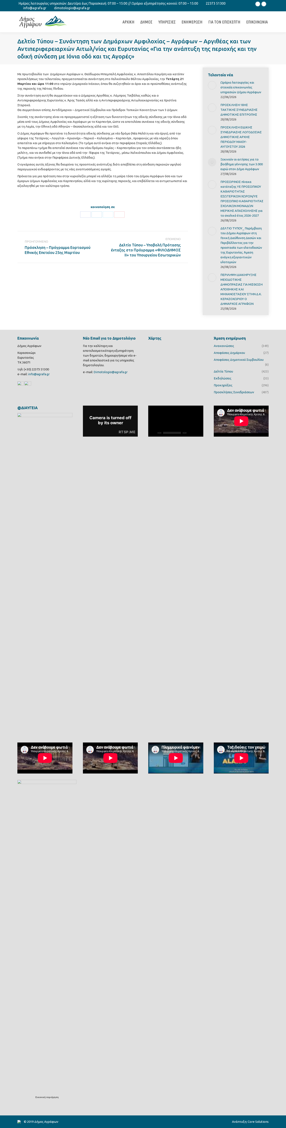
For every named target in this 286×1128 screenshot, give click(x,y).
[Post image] (212, 85)
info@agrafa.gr (34, 8)
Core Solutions (258, 1121)
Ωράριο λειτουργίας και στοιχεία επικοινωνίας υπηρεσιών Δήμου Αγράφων (240, 87)
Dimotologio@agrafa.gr (111, 372)
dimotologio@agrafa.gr (72, 8)
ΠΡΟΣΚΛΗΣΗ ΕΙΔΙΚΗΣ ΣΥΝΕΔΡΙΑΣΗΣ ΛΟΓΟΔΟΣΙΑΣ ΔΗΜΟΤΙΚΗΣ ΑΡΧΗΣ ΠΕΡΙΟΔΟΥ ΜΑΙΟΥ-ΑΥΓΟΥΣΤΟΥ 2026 (241, 136)
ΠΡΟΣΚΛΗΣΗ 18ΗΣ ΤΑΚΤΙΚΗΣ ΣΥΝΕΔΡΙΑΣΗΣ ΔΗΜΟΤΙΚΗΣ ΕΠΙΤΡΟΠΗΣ (239, 109)
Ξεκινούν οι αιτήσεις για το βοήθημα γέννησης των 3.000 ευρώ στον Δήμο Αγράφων (241, 164)
